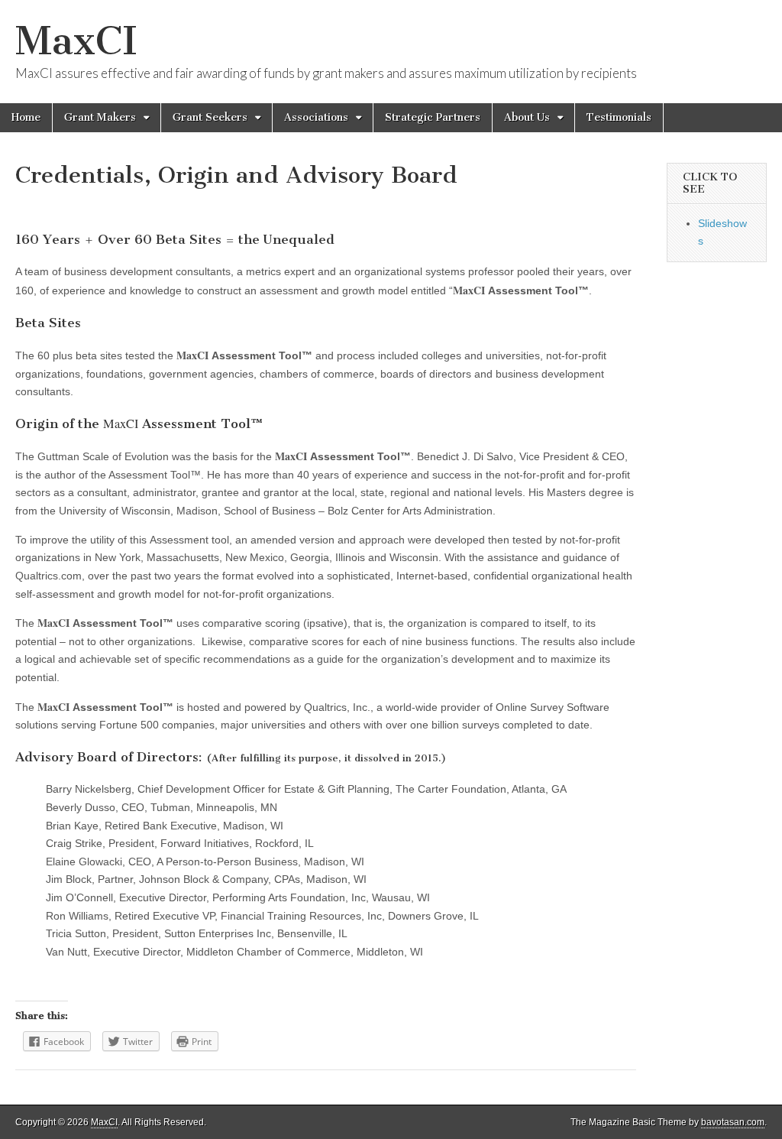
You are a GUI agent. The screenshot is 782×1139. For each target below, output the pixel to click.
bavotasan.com (732, 1122)
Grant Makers (100, 117)
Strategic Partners (432, 117)
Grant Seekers (210, 117)
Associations (316, 117)
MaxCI (76, 41)
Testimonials (618, 117)
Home (25, 117)
